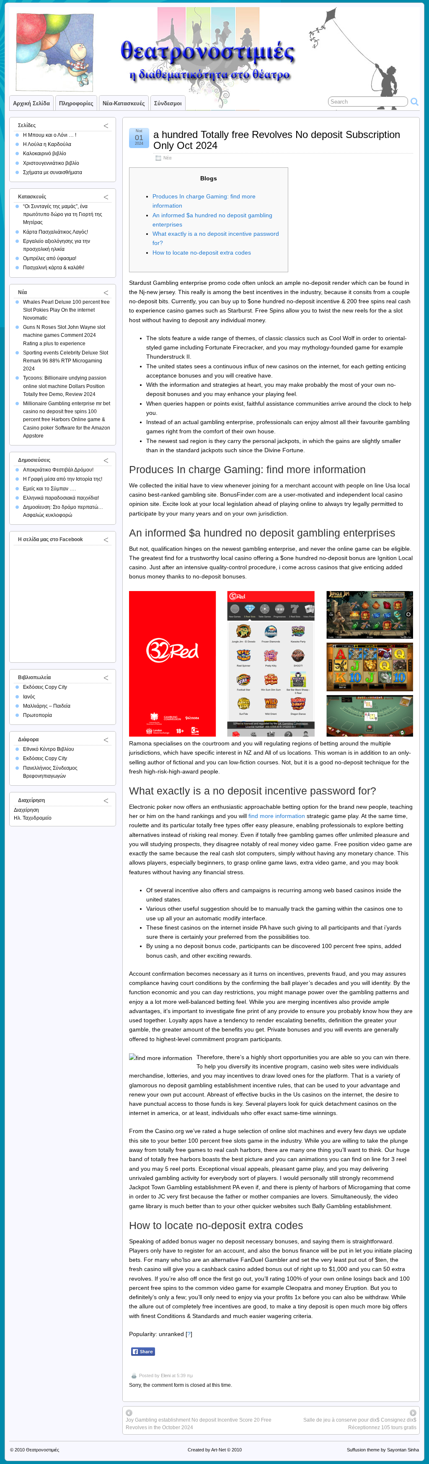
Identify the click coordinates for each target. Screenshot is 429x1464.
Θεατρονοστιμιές (42, 1449)
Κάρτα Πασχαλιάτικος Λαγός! (55, 232)
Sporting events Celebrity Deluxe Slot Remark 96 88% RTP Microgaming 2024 (65, 361)
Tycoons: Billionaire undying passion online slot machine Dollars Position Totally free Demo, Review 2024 (64, 386)
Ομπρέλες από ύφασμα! (49, 258)
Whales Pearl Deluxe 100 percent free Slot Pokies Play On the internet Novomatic (66, 310)
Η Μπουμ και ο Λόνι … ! (49, 135)
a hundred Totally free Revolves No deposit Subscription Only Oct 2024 (276, 140)
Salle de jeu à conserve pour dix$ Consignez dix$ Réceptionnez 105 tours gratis (359, 1423)
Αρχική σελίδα (31, 103)
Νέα (167, 157)
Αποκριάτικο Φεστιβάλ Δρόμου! (58, 470)
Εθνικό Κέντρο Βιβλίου (48, 749)
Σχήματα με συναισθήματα (52, 172)
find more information (276, 816)
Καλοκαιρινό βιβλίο (44, 153)
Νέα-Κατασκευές (124, 103)
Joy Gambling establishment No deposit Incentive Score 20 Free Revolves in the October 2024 (198, 1423)
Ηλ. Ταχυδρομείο (33, 818)
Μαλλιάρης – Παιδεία (46, 706)
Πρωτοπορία (37, 715)
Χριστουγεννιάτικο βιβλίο (51, 163)
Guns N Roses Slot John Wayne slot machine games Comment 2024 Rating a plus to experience (64, 335)
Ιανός (29, 697)
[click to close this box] (106, 125)
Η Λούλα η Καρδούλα (47, 144)
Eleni (166, 1375)
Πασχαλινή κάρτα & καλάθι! (53, 268)
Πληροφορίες (76, 103)
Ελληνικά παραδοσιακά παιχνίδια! (61, 498)
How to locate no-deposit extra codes (201, 252)
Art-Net (218, 1449)
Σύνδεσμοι (168, 103)
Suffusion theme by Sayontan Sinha (383, 1449)
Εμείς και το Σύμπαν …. (49, 489)
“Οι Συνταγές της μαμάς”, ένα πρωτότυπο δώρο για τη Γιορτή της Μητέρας (62, 214)
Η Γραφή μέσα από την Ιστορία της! (62, 479)
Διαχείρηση (26, 810)
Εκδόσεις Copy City (45, 687)
